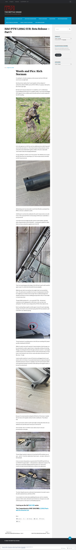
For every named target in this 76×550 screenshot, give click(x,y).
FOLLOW (58, 55)
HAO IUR (32, 505)
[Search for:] (63, 29)
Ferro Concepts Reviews (26, 22)
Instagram (11, 1)
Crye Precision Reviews (30, 18)
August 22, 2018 (10, 67)
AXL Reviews (52, 18)
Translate (64, 39)
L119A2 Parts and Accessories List (14, 18)
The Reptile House (13, 12)
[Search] (70, 2)
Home (6, 1)
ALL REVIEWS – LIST (25, 1)
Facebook (17, 1)
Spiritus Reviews (43, 18)
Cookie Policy (23, 547)
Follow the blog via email (61, 45)
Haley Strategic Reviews (12, 22)
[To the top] (69, 538)
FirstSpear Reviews (62, 18)
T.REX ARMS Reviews (39, 22)
